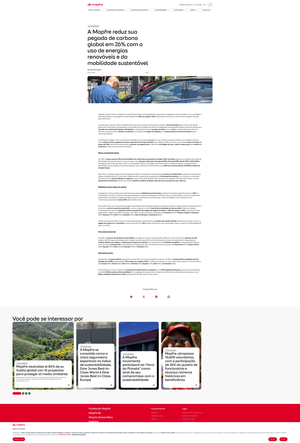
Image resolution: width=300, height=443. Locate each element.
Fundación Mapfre (99, 408)
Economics (206, 10)
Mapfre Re (95, 413)
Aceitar (283, 439)
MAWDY (93, 421)
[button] (210, 5)
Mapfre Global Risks (101, 417)
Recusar (273, 439)
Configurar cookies (19, 439)
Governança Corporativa (139, 10)
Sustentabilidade (160, 10)
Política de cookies (188, 419)
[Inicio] (95, 5)
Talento (192, 10)
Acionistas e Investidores (115, 10)
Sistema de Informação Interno (192, 413)
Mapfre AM (154, 413)
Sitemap (154, 419)
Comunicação (178, 10)
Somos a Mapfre (94, 10)
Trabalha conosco (157, 416)
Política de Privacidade (189, 416)
